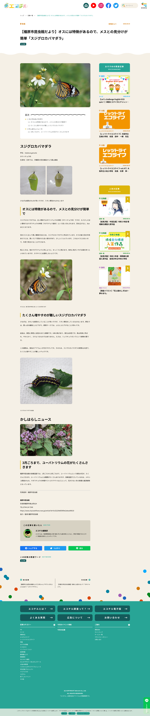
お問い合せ (98, 639)
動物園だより (112, 24)
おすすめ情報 (24, 644)
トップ (22, 15)
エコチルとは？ (38, 608)
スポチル (22, 674)
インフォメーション (26, 649)
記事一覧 (30, 15)
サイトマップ (99, 632)
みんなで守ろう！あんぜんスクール (30, 662)
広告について (75, 617)
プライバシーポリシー (101, 637)
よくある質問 (37, 617)
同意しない (72, 713)
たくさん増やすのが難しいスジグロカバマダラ (47, 125)
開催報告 (22, 657)
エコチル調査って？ (75, 608)
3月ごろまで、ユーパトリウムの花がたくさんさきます (50, 132)
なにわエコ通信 (24, 659)
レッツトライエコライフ (27, 639)
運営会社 (97, 629)
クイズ (22, 632)
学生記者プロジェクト (26, 669)
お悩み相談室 (24, 664)
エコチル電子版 (112, 608)
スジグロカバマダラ (35, 119)
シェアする (32, 548)
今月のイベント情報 (64, 624)
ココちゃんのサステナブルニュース (30, 667)
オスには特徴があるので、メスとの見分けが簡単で (49, 122)
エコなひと (23, 647)
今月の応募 (61, 630)
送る (81, 548)
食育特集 (22, 652)
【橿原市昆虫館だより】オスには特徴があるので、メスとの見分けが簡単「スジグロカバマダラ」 (65, 15)
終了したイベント (25, 676)
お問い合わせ (112, 617)
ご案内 (97, 624)
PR (21, 629)
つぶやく (56, 548)
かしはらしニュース (35, 129)
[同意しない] (148, 712)
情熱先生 (22, 634)
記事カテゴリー (25, 624)
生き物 (23, 44)
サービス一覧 (99, 634)
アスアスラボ (24, 672)
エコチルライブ (24, 637)
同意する (64, 713)
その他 (22, 679)
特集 (21, 642)
